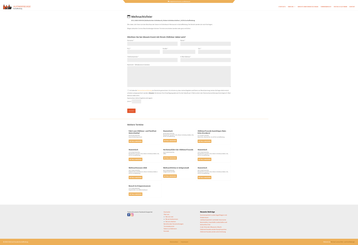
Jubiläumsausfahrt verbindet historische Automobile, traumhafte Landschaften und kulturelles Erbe (213, 222)
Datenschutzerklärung (144, 90)
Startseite (282, 6)
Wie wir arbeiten (170, 221)
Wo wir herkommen (171, 219)
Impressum (184, 242)
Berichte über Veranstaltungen (308, 6)
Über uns (291, 6)
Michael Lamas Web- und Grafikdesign (343, 242)
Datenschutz (174, 242)
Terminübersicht (326, 6)
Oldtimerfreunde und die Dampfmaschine (213, 229)
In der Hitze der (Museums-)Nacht (211, 227)
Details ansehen (135, 141)
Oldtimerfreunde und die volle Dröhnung (213, 232)
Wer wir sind (169, 217)
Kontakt (352, 6)
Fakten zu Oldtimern (340, 6)
